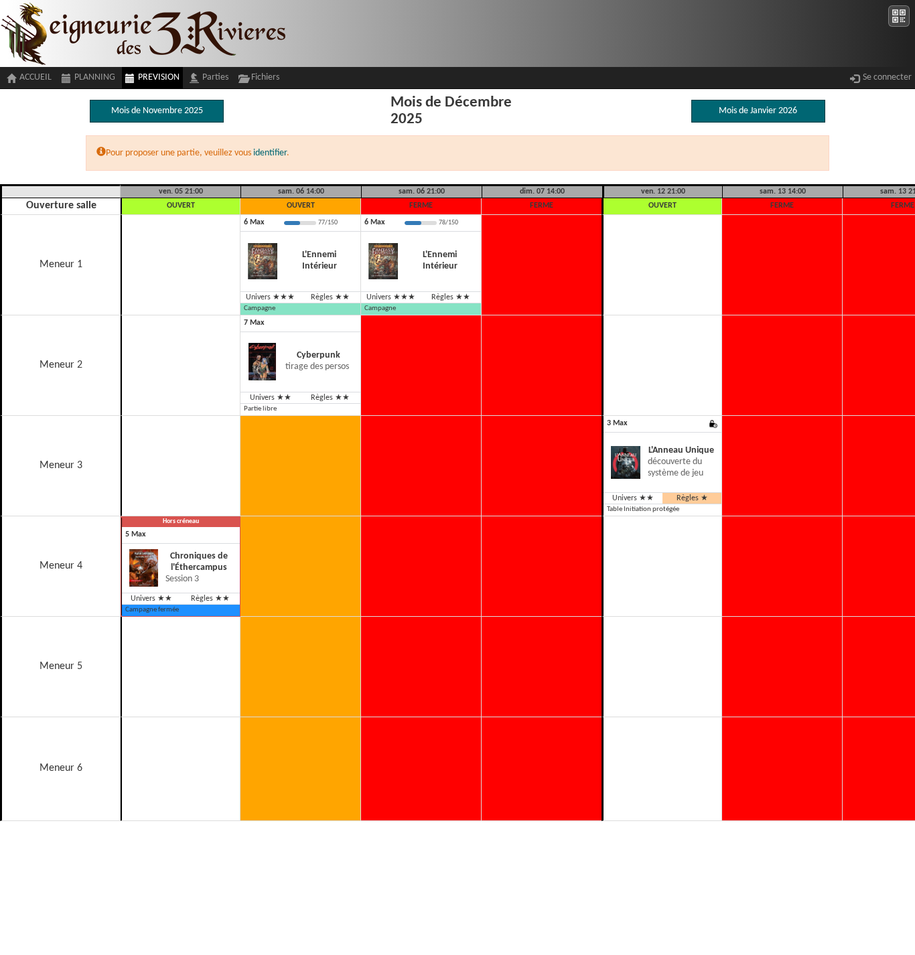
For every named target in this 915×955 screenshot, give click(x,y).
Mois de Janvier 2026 (758, 111)
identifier (270, 153)
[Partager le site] (899, 16)
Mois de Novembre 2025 (157, 111)
